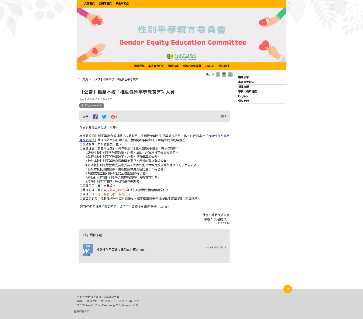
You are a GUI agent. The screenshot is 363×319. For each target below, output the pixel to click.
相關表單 (139, 65)
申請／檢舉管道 (191, 65)
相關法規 (173, 65)
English (210, 65)
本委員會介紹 (156, 65)
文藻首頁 (89, 3)
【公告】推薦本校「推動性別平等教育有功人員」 (122, 79)
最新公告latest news (91, 105)
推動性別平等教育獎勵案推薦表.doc (120, 249)
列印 (223, 116)
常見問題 (223, 65)
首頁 (85, 79)
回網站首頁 (105, 3)
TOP (288, 289)
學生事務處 (122, 3)
